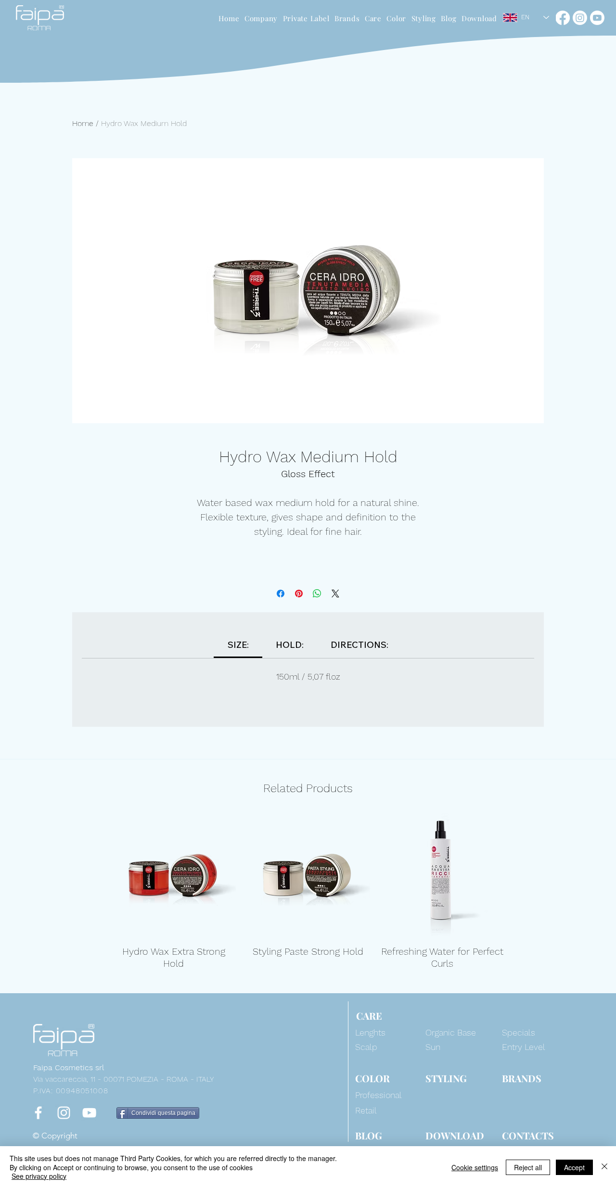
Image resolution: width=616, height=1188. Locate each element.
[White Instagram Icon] (63, 1112)
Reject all (528, 1167)
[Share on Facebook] (280, 593)
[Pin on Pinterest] (299, 593)
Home (82, 123)
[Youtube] (597, 18)
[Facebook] (562, 18)
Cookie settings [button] (474, 1167)
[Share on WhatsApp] (317, 593)
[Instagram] (580, 18)
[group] (308, 891)
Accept (574, 1167)
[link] (238, 644)
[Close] (604, 1167)
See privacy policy (39, 1176)
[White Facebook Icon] (38, 1112)
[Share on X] (335, 593)
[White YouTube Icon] (89, 1112)
